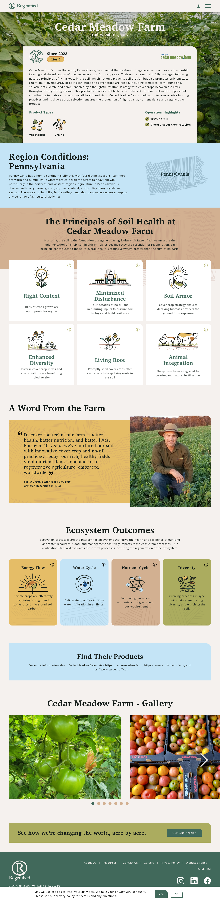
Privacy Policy (170, 862)
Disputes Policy (196, 862)
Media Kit (204, 869)
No (177, 894)
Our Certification (184, 833)
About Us (90, 862)
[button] (204, 760)
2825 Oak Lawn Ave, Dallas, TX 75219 (34, 886)
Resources (110, 862)
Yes (161, 894)
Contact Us (130, 862)
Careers (149, 862)
